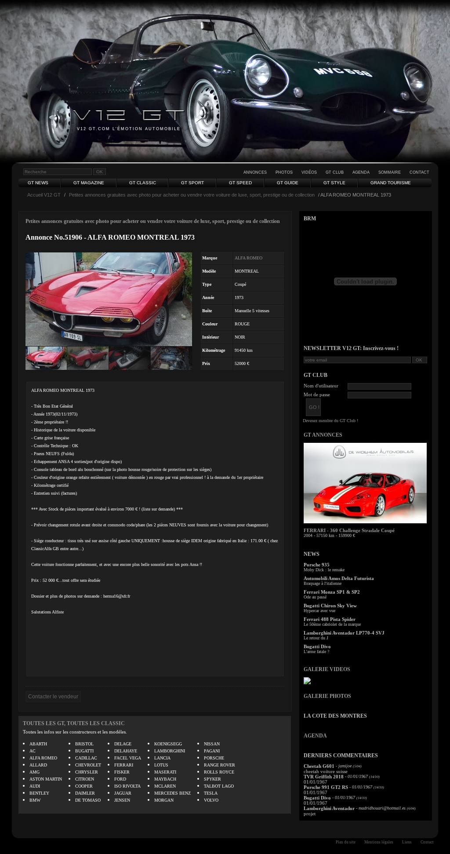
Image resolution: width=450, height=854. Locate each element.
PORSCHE (214, 757)
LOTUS (161, 765)
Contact (419, 172)
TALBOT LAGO (219, 786)
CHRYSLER (86, 772)
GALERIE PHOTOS (327, 696)
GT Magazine (88, 182)
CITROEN (84, 779)
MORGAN (164, 800)
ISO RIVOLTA (127, 786)
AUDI (34, 786)
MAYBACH (165, 779)
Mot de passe (317, 394)
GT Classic (142, 182)
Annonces (255, 172)
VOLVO (211, 800)
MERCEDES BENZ (172, 793)
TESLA (211, 793)
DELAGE (122, 743)
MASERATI (165, 772)
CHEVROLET (88, 765)
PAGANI (212, 750)
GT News (38, 182)
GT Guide (287, 182)
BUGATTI (84, 750)
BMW (34, 800)
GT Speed (240, 182)
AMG (34, 772)
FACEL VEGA (127, 757)
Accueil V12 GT (44, 194)
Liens (407, 842)
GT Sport (192, 182)
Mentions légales (378, 842)
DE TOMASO (88, 800)
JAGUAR (122, 793)
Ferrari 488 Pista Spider (330, 619)
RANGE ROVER (219, 765)
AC (32, 750)
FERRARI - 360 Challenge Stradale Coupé (349, 530)
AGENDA (315, 736)
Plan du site (346, 842)
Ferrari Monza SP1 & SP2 (332, 592)
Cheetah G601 (319, 766)
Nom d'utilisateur (321, 385)
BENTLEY (39, 793)
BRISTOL (84, 743)
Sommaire (389, 172)
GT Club (335, 172)
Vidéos (309, 172)
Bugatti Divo (317, 646)
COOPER (84, 786)
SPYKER (212, 779)
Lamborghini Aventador (329, 808)
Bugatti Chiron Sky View (330, 605)
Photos (284, 172)
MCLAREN (165, 786)
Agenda (361, 172)
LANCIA (162, 757)
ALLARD (38, 765)
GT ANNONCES (323, 435)
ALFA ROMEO (248, 257)
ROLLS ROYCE (219, 772)
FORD (120, 779)
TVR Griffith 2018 (324, 776)
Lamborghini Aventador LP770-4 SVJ (344, 632)
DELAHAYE (125, 750)
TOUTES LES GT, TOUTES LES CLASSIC (74, 723)
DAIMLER (85, 793)
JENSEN (122, 800)
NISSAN (212, 743)
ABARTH (38, 743)
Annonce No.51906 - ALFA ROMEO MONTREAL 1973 (110, 237)
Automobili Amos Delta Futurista (339, 578)
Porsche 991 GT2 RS (326, 787)
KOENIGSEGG (168, 743)
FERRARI (123, 765)
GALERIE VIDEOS (327, 669)
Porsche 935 (317, 564)
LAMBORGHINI (169, 750)
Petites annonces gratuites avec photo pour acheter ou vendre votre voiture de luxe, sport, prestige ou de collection (192, 194)
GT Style (334, 182)
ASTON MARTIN (45, 779)
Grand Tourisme (390, 182)
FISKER (122, 772)
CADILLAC (86, 757)
